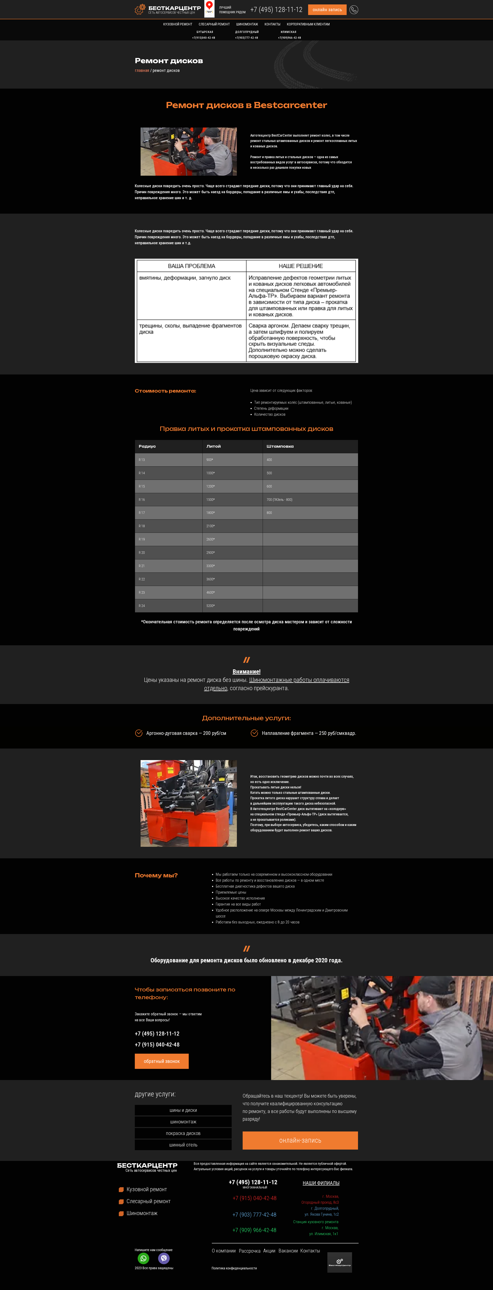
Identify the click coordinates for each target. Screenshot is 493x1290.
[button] (327, 9)
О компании (224, 1251)
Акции (269, 1251)
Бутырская (205, 32)
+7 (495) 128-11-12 (276, 10)
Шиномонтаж (247, 24)
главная (142, 70)
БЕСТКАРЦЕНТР (174, 8)
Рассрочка (250, 1251)
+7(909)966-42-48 (289, 37)
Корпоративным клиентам (308, 24)
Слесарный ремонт (214, 24)
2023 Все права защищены (154, 1268)
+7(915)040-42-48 (203, 37)
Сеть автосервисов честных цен (171, 12)
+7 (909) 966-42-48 (254, 1230)
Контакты (272, 24)
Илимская (288, 32)
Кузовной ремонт (177, 24)
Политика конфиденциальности (234, 1268)
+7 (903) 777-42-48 (254, 1214)
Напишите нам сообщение (154, 1250)
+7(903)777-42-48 (246, 37)
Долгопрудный (247, 32)
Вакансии (288, 1251)
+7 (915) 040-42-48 (157, 1044)
